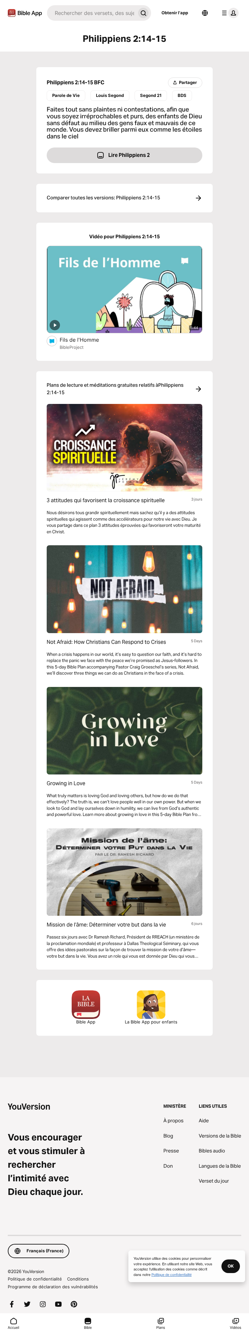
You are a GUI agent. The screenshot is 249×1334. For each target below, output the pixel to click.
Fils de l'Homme (86, 339)
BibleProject (72, 347)
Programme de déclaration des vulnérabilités (53, 1286)
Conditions (78, 1278)
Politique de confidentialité (35, 1278)
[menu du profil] (229, 12)
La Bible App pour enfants (151, 1021)
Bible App (85, 1021)
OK (231, 1266)
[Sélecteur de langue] (204, 12)
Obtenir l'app (174, 12)
